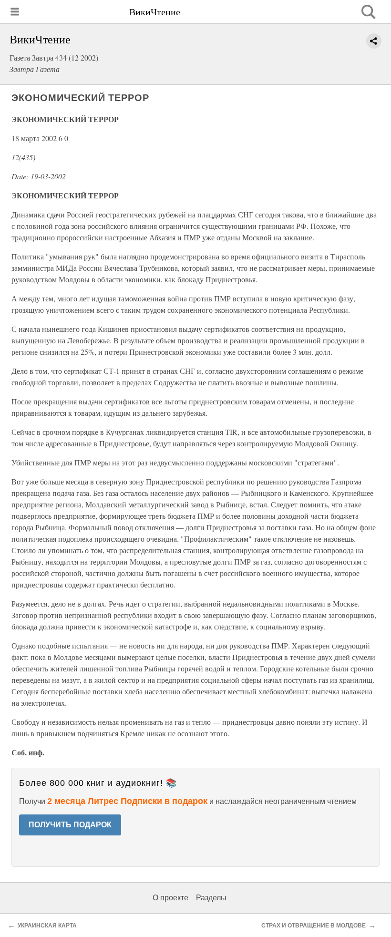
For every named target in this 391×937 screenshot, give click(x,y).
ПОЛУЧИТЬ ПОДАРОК (70, 825)
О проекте (170, 898)
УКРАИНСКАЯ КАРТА (47, 925)
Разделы (211, 898)
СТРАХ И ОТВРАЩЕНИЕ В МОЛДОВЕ (313, 925)
